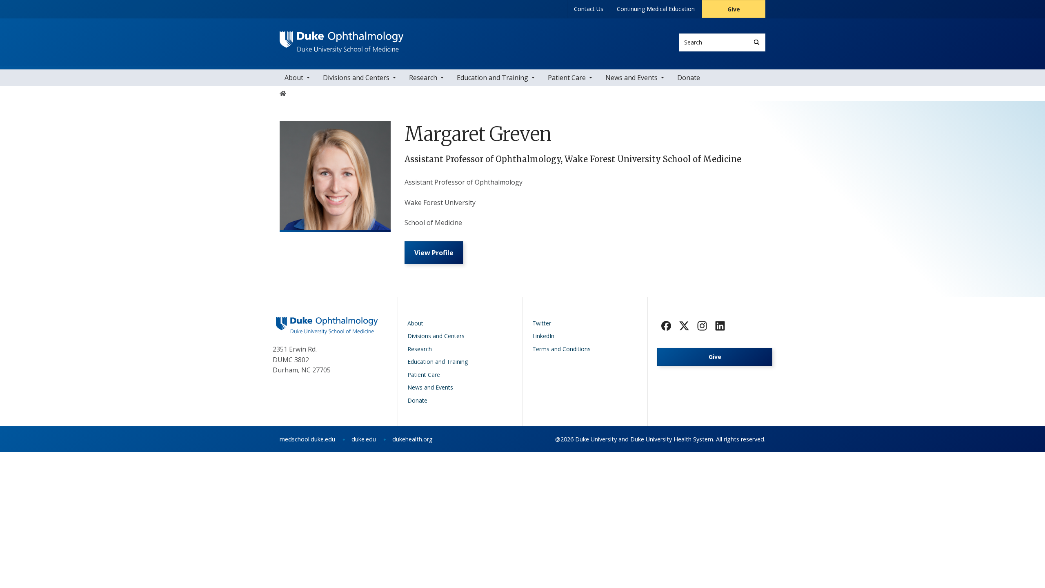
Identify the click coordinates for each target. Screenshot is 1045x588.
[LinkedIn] (720, 326)
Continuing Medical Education (656, 9)
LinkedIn (543, 336)
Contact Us (588, 9)
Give (733, 9)
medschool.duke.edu (307, 439)
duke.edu (363, 439)
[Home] (342, 39)
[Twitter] (684, 326)
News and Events (631, 77)
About (294, 77)
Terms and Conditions (561, 349)
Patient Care (567, 77)
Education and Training (492, 77)
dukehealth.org (412, 439)
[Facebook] (666, 326)
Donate (688, 77)
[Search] (756, 42)
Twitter (541, 323)
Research (423, 77)
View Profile (434, 252)
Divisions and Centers (356, 77)
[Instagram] (702, 326)
